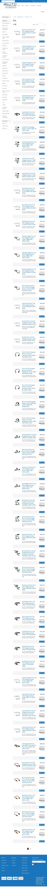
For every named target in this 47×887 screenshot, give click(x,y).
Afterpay (3, 870)
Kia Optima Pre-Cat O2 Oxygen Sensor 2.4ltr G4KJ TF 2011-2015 (29, 696)
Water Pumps (5, 25)
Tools (3, 102)
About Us (27, 5)
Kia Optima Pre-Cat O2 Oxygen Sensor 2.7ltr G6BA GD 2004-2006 (29, 190)
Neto (44, 884)
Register (41, 1)
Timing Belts (4, 99)
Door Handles (5, 34)
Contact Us (33, 5)
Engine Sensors (5, 70)
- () (43, 11)
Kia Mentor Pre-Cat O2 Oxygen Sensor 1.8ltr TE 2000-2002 (28, 603)
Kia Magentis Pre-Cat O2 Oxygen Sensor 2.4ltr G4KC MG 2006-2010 (29, 486)
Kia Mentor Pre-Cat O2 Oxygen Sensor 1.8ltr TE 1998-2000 (28, 632)
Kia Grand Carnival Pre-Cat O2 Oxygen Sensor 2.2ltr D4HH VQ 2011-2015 (28, 288)
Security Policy (24, 870)
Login (38, 1)
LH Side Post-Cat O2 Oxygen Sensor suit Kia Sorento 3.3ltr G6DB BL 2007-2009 (29, 713)
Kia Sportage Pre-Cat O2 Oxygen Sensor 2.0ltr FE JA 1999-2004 (29, 48)
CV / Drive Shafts (5, 59)
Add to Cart (42, 41)
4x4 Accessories (5, 40)
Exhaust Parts (5, 73)
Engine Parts (4, 68)
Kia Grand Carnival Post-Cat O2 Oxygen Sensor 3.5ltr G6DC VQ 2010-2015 (28, 451)
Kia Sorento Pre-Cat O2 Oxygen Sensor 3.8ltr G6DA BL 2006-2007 (29, 536)
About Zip (39, 5)
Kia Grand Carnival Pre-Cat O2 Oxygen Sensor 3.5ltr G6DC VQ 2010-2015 (28, 780)
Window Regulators (6, 23)
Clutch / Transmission (5, 52)
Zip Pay (2, 867)
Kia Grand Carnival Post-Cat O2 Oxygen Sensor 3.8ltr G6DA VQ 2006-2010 (28, 569)
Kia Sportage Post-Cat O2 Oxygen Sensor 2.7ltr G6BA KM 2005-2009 (29, 680)
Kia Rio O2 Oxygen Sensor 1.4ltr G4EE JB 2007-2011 (29, 128)
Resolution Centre (5, 865)
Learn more (42, 36)
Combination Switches (4, 56)
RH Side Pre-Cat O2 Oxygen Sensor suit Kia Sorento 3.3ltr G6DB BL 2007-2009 (29, 502)
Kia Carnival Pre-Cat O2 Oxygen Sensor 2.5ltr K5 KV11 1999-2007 (29, 32)
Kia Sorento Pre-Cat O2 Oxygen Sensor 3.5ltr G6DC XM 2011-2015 (28, 797)
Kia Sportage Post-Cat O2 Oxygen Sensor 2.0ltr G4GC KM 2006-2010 (29, 144)
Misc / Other (4, 85)
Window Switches (5, 113)
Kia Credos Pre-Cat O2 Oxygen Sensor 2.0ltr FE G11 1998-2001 (28, 81)
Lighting (4, 31)
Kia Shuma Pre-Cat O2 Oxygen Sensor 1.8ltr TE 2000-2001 (28, 647)
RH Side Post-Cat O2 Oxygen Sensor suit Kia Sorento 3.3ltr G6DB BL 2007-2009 (29, 553)
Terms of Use (24, 860)
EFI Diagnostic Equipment (5, 62)
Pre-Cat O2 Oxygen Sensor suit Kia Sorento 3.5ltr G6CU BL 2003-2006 (28, 387)
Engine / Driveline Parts (5, 37)
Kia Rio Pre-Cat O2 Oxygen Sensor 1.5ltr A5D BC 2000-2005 (29, 338)
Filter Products (5, 17)
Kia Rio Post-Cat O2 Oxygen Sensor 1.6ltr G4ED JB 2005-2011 (29, 174)
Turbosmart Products (4, 108)
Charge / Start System (5, 49)
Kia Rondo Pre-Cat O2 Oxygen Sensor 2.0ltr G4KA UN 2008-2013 (29, 436)
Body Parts (4, 45)
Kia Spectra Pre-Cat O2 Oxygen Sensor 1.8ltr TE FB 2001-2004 (28, 663)
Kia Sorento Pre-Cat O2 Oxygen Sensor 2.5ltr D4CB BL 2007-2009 (29, 305)
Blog (23, 5)
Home (19, 5)
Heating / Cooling (5, 80)
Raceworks (4, 88)
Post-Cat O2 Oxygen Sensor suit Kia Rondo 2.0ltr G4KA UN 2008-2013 (29, 404)
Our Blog (13, 862)
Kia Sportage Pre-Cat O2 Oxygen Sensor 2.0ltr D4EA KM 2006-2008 (29, 238)
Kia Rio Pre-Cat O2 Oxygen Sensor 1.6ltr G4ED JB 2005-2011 (29, 160)
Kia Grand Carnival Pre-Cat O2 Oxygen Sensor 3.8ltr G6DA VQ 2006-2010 (28, 519)
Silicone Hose (5, 94)
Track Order (3, 862)
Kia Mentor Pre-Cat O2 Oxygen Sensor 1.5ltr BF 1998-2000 (28, 113)
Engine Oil (4, 65)
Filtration (4, 75)
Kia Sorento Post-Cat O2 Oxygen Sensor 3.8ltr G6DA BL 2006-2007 (29, 587)
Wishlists (34, 1)
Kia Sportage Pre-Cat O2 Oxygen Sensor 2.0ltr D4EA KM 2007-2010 (29, 255)
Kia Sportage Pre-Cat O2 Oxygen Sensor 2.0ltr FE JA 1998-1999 (29, 65)
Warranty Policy (25, 867)
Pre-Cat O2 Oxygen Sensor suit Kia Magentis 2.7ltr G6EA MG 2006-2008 (29, 371)
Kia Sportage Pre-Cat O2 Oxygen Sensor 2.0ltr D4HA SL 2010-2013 (29, 271)
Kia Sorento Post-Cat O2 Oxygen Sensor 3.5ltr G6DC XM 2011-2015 (29, 469)
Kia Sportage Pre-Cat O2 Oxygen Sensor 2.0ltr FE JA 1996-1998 (29, 98)
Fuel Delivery (4, 78)
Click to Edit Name (25, 873)
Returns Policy (5, 125)
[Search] (2, 1)
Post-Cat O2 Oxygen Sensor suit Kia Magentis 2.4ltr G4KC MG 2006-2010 (29, 420)
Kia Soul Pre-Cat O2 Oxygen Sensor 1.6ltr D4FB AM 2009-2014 (29, 322)
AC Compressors (5, 43)
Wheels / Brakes (5, 110)
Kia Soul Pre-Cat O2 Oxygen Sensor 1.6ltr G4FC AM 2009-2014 (29, 764)
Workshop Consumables (5, 116)
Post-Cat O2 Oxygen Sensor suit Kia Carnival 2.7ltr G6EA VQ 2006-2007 (28, 354)
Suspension (4, 97)
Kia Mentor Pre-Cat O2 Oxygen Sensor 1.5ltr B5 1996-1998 (28, 222)
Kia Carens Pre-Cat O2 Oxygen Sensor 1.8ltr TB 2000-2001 (28, 618)
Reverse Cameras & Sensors (6, 91)
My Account (3, 860)
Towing (3, 104)
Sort (34, 24)
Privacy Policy (24, 862)
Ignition (3, 83)
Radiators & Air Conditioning (5, 29)
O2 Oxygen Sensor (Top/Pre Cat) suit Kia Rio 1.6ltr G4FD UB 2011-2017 (29, 746)
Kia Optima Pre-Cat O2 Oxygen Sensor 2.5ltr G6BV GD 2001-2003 (29, 207)
